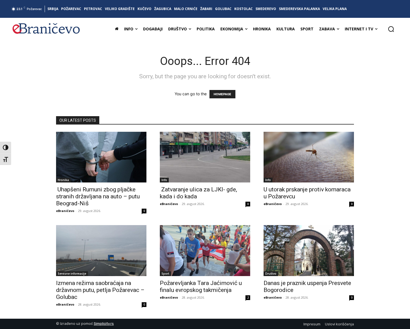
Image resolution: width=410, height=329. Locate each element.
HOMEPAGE (222, 94)
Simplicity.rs (104, 323)
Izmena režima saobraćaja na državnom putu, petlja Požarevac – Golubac (100, 290)
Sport (165, 274)
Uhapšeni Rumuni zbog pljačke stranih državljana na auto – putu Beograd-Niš (98, 196)
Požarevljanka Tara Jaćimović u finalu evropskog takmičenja (201, 286)
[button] (391, 29)
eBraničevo (65, 211)
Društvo (270, 274)
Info (164, 180)
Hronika (63, 180)
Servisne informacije (72, 274)
